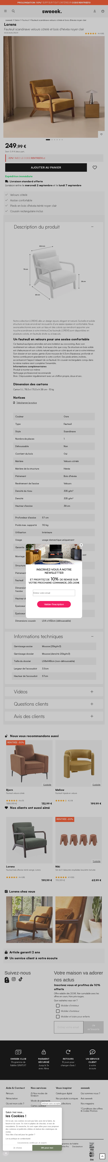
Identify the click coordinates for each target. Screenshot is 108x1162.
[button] (6, 1153)
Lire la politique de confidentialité (18, 1139)
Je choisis (17, 1148)
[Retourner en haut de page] (102, 1156)
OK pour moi (47, 1148)
